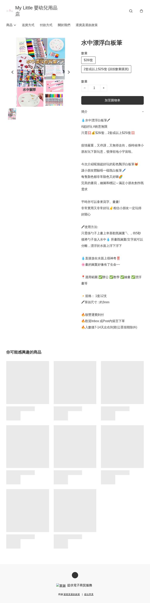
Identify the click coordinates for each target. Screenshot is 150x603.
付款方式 (46, 25)
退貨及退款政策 (87, 25)
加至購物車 (112, 100)
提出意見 (89, 594)
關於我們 (64, 25)
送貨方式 (28, 25)
